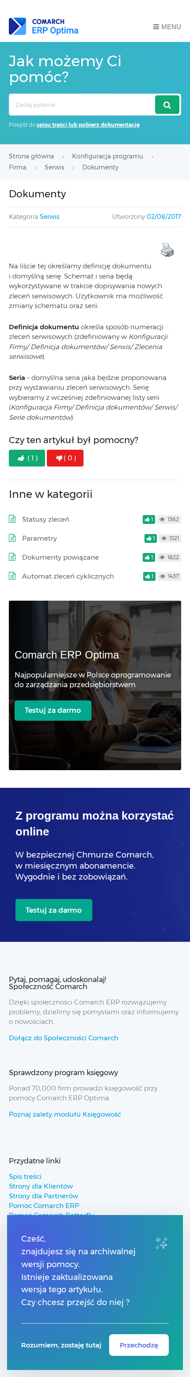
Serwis (49, 217)
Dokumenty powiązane (60, 557)
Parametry (39, 538)
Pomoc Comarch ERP (44, 1205)
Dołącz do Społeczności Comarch (63, 1038)
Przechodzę (139, 1345)
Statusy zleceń (45, 519)
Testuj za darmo (53, 710)
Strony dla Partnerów (43, 1196)
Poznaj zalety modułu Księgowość (65, 1114)
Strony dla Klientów (41, 1186)
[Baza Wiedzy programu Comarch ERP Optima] (43, 26)
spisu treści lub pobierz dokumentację (88, 124)
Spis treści (25, 1176)
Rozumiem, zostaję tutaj (61, 1345)
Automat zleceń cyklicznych (68, 576)
